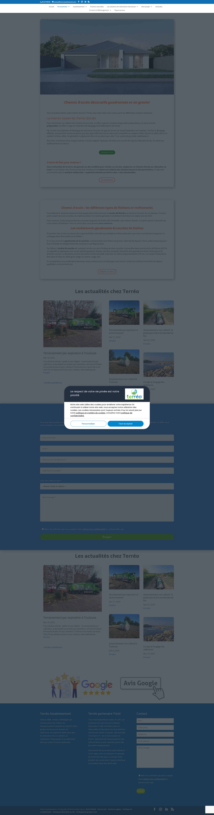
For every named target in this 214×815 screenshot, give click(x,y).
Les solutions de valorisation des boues (121, 7)
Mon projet (145, 7)
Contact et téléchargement (99, 10)
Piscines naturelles (97, 7)
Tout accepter (126, 423)
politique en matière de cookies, (91, 413)
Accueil (51, 7)
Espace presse (120, 10)
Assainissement (78, 7)
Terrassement (62, 7)
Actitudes (158, 7)
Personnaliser (88, 423)
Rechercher (160, 4)
